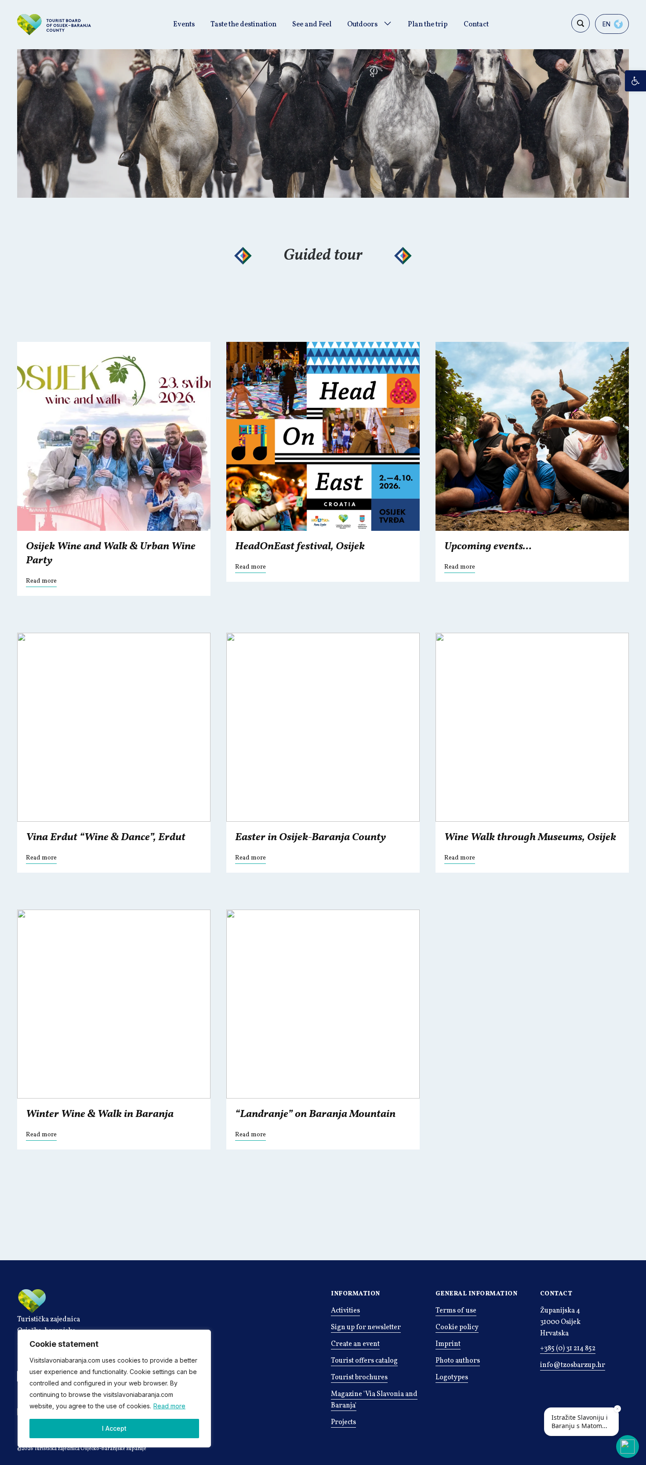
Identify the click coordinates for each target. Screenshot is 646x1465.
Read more (169, 1406)
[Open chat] (627, 1446)
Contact (476, 24)
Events (184, 24)
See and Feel (311, 24)
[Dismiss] (617, 1408)
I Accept (114, 1428)
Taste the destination (243, 24)
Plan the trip (428, 24)
